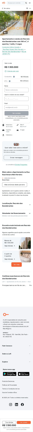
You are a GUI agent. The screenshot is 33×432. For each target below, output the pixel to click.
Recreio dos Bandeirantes (11, 51)
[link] (14, 184)
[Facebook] (22, 405)
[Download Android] (9, 374)
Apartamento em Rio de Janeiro (16, 281)
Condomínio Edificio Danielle (10, 47)
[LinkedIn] (16, 405)
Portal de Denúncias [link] (8, 381)
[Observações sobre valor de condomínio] (13, 76)
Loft (3, 281)
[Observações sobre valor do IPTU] (9, 81)
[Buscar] (26, 2)
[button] (16, 23)
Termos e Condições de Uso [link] (11, 389)
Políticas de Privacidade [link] (9, 385)
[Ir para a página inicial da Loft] (4, 2)
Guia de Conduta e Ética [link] (9, 392)
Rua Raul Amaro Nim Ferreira (13, 49)
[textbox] (17, 3)
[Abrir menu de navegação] (30, 3)
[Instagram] (10, 405)
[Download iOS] (23, 374)
